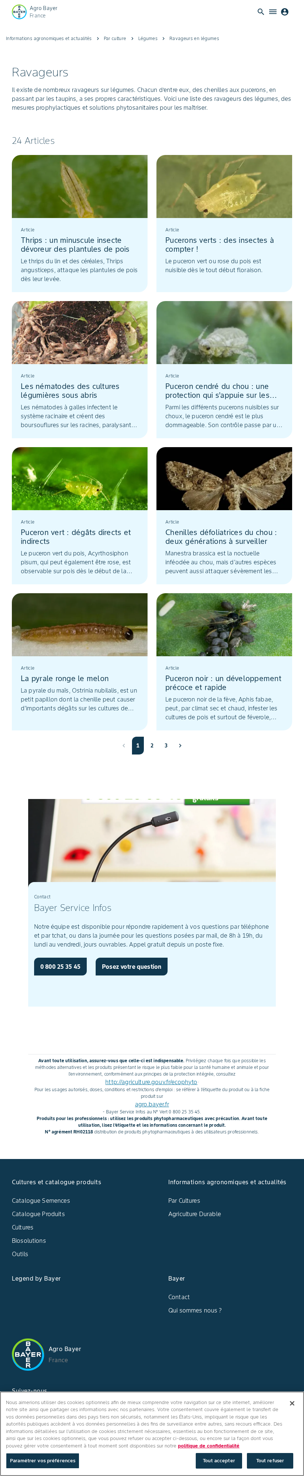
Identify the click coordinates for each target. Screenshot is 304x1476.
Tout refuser (270, 1460)
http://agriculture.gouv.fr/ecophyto (151, 1082)
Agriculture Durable (194, 1214)
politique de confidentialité (208, 1446)
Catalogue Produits (38, 1214)
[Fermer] (292, 1403)
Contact (179, 1297)
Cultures (22, 1227)
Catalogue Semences (41, 1200)
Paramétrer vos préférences (42, 1460)
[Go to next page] (180, 745)
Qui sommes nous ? (195, 1310)
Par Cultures (184, 1200)
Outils (20, 1254)
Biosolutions (29, 1240)
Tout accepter (219, 1460)
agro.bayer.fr (152, 1104)
